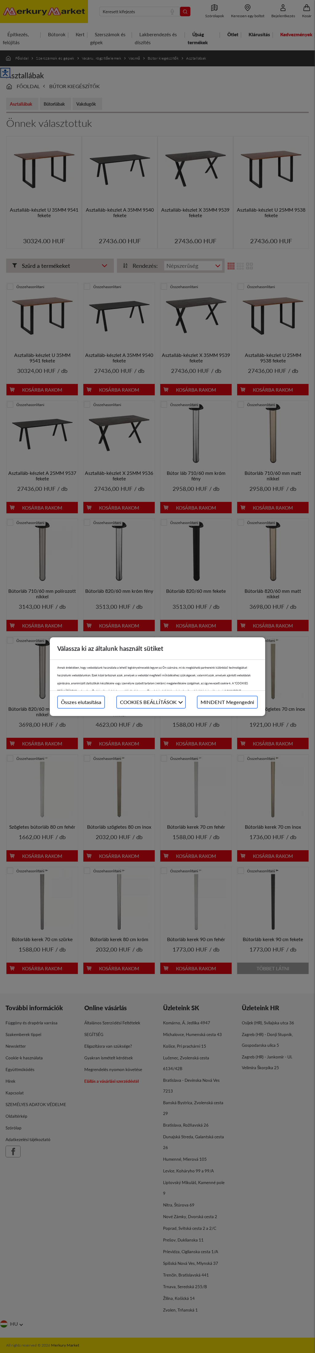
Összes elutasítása (81, 702)
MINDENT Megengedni (227, 702)
